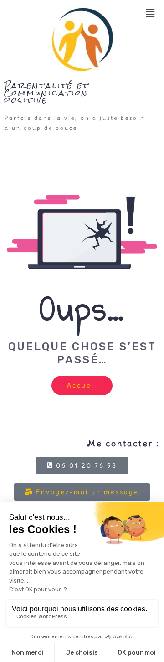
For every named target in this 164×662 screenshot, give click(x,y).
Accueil (82, 385)
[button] (151, 13)
